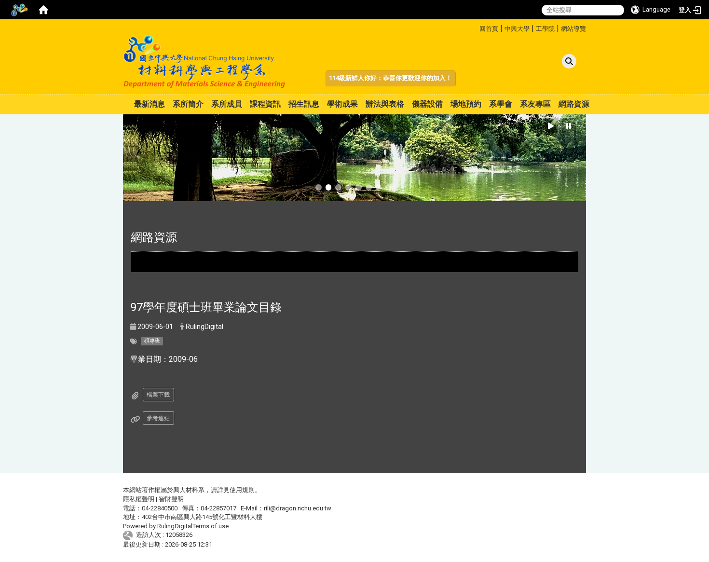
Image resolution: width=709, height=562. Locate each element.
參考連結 (158, 418)
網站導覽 (573, 28)
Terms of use (210, 526)
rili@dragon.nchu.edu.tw (297, 508)
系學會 (500, 104)
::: (476, 27)
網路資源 (574, 104)
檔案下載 (158, 394)
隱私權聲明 (138, 499)
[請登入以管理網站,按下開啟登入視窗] (19, 9)
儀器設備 (427, 104)
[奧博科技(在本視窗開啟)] (129, 535)
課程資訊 (265, 104)
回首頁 (488, 28)
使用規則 (242, 489)
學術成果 (342, 104)
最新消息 (149, 104)
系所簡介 (188, 104)
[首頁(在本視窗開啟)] (43, 9)
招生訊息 (303, 104)
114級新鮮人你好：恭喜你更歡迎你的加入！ (390, 78)
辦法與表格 (385, 104)
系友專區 (535, 104)
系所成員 (226, 104)
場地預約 (465, 104)
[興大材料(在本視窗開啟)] (204, 61)
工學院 (545, 28)
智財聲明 (171, 499)
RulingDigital (174, 526)
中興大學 (517, 28)
